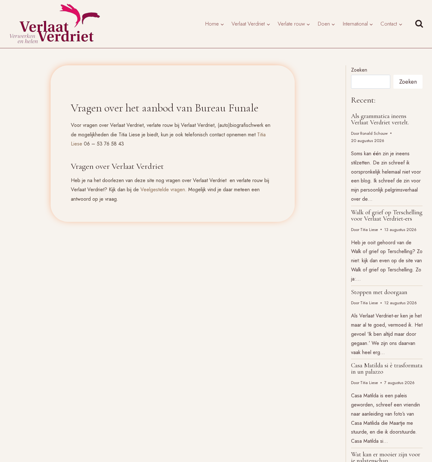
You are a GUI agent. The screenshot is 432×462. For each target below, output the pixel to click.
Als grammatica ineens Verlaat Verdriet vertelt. (380, 119)
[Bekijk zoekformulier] (420, 24)
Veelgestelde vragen (162, 189)
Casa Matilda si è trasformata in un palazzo (387, 369)
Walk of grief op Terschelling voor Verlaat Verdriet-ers (387, 215)
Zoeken (359, 70)
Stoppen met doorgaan (379, 292)
